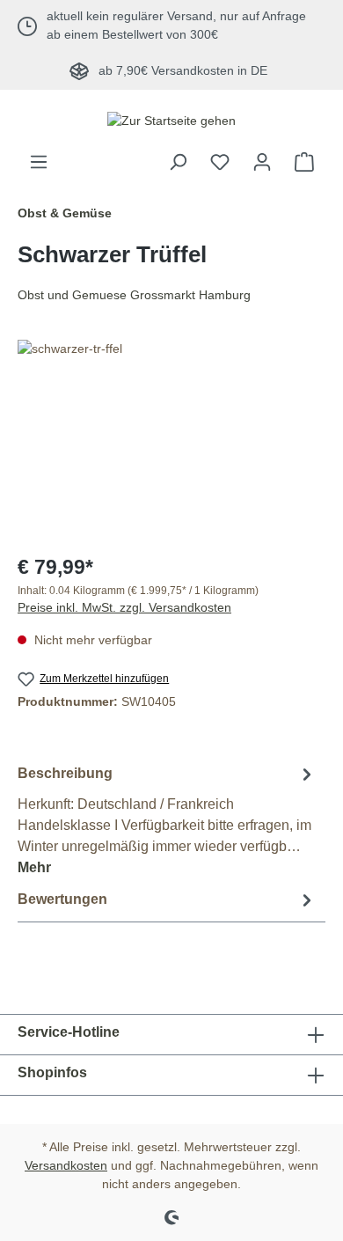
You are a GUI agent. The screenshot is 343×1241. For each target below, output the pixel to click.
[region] (171, 439)
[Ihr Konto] (262, 162)
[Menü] (39, 162)
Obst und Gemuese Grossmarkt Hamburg (134, 295)
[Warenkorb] (304, 162)
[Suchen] (178, 162)
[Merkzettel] (220, 162)
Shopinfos (52, 1072)
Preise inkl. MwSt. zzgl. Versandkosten (124, 607)
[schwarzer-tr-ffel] (171, 439)
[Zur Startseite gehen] (171, 120)
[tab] (167, 820)
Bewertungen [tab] (62, 899)
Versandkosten (66, 1165)
